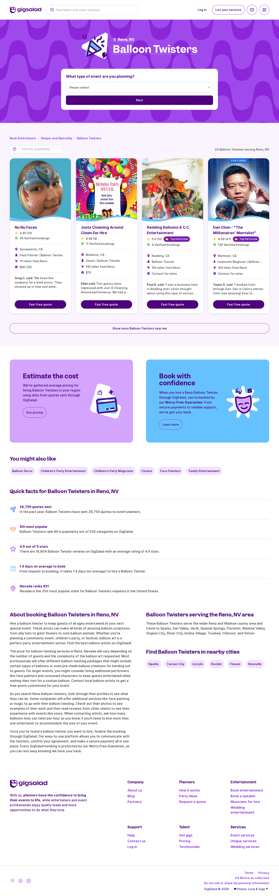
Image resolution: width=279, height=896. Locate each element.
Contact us (136, 841)
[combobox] (94, 10)
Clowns (146, 471)
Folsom (235, 664)
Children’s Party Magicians (113, 471)
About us (134, 790)
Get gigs (186, 835)
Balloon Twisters (89, 138)
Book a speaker (243, 796)
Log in (202, 9)
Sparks (153, 664)
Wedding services (245, 847)
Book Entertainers (23, 138)
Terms (248, 873)
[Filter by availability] (40, 149)
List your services (228, 9)
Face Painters (170, 471)
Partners (134, 802)
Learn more (170, 424)
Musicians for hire (245, 802)
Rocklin (216, 664)
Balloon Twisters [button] (155, 49)
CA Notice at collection (252, 878)
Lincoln (197, 664)
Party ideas (188, 796)
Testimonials (189, 847)
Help (131, 835)
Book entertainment (247, 790)
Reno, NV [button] (126, 39)
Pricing (184, 841)
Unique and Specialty (56, 138)
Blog (131, 796)
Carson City (175, 664)
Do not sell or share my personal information (236, 883)
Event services (242, 835)
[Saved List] (252, 10)
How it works (189, 790)
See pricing (34, 412)
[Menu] (264, 10)
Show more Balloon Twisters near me (140, 328)
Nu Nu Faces (26, 227)
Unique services (244, 841)
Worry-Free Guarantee (183, 402)
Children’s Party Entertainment (63, 471)
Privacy (263, 873)
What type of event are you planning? (100, 76)
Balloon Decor (22, 471)
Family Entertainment (204, 471)
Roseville (254, 664)
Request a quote (192, 802)
